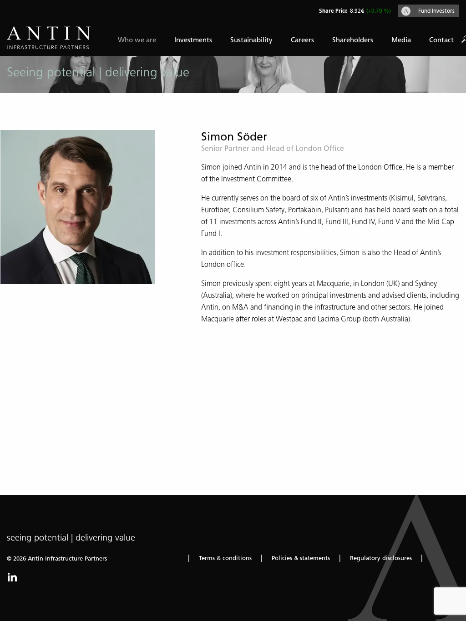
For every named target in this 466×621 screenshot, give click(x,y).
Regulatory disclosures (381, 558)
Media (401, 40)
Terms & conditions (225, 558)
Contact (441, 40)
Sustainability (251, 40)
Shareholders (352, 40)
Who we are (137, 40)
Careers (302, 40)
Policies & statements (301, 558)
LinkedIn (12, 576)
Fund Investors (436, 10)
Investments (193, 40)
